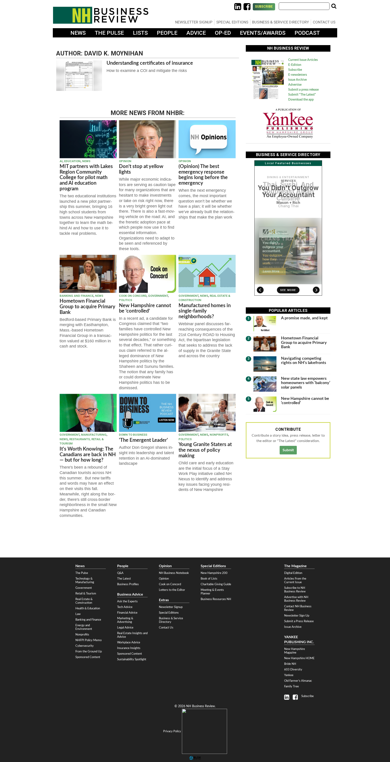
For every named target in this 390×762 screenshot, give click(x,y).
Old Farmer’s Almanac (298, 680)
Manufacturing (94, 434)
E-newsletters (297, 74)
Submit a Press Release (299, 621)
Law (78, 614)
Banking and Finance (76, 295)
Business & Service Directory (280, 22)
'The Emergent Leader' (143, 440)
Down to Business (133, 434)
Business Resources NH (216, 599)
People (167, 33)
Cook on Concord (132, 295)
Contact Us (324, 22)
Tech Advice (124, 607)
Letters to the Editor (172, 590)
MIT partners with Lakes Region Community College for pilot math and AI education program (86, 177)
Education (72, 161)
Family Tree (291, 686)
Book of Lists (209, 578)
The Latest (124, 578)
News (78, 33)
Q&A (120, 573)
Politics (125, 300)
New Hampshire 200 (214, 573)
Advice (196, 33)
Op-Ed (223, 33)
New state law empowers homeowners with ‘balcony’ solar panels (305, 383)
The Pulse (109, 33)
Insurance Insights (128, 648)
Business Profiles (128, 584)
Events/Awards (263, 33)
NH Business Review (101, 15)
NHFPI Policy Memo (88, 640)
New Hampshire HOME (299, 658)
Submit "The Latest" (302, 94)
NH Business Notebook (174, 573)
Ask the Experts (127, 601)
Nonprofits (219, 434)
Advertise (295, 84)
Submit (288, 450)
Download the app (301, 99)
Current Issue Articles (303, 60)
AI (61, 161)
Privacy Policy (172, 731)
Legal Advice (125, 627)
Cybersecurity (84, 645)
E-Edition (294, 65)
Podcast (307, 33)
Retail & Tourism (85, 593)
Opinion (125, 161)
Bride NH (290, 663)
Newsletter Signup (193, 22)
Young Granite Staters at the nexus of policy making (205, 450)
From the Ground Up (88, 651)
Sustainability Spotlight (131, 659)
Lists (140, 33)
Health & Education (87, 608)
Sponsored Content (87, 657)
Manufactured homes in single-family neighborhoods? (205, 311)
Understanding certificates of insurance (150, 63)
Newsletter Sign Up (296, 615)
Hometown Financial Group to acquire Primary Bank (87, 307)
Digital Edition (293, 573)
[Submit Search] (333, 6)
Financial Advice (127, 612)
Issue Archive (297, 79)
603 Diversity (293, 669)
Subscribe (264, 7)
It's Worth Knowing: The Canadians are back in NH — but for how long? (88, 455)
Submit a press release (303, 89)
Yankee (288, 675)
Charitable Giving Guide (216, 584)
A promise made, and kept (304, 318)
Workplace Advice (128, 642)
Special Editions (232, 22)
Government (158, 295)
